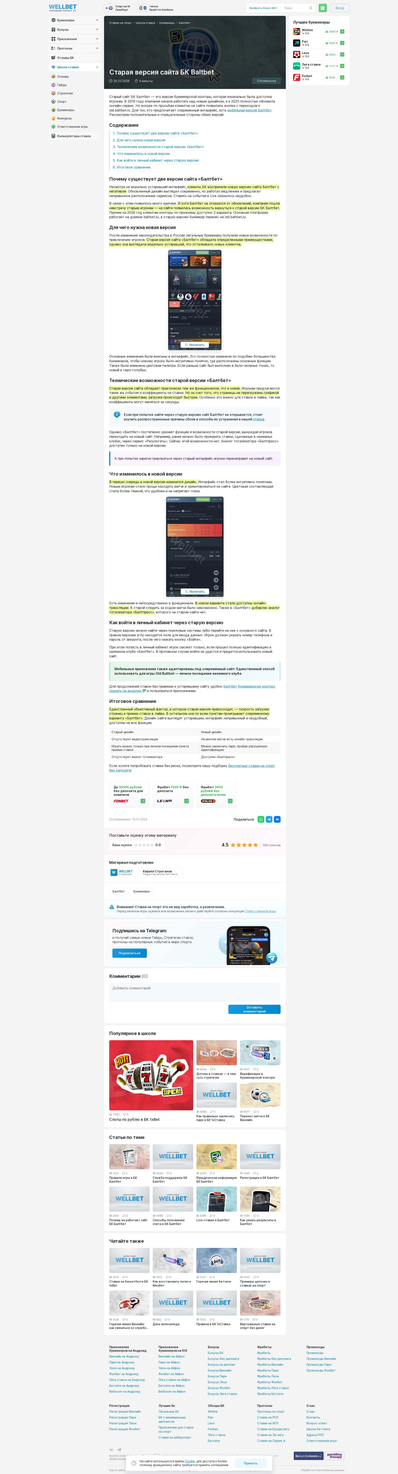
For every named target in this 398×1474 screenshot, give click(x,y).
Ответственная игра (321, 1440)
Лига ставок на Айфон (174, 1380)
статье (258, 419)
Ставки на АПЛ (267, 1423)
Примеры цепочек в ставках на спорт (255, 1283)
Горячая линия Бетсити (213, 1281)
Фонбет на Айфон (171, 1374)
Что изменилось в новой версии (143, 154)
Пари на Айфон (169, 1362)
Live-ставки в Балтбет (213, 1220)
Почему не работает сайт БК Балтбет (128, 1222)
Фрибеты (264, 1353)
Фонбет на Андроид (123, 1374)
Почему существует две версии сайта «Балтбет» (157, 133)
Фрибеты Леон (268, 1376)
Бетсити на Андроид (124, 1385)
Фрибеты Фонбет (270, 1382)
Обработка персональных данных (322, 1470)
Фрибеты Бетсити (270, 1394)
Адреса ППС (315, 1435)
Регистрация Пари (122, 1417)
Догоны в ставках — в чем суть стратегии (216, 1075)
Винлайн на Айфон (171, 1356)
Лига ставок (216, 1435)
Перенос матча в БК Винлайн (255, 1118)
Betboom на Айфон (172, 1391)
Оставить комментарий (254, 1009)
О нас (310, 1411)
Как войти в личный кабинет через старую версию (158, 160)
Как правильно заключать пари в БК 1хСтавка (215, 1118)
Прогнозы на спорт (271, 1411)
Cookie (190, 1461)
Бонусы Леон (217, 1382)
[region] (76, 79)
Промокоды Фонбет (321, 1370)
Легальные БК (169, 1411)
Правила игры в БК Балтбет (123, 1179)
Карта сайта (117, 1470)
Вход (340, 8)
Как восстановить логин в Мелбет (172, 1283)
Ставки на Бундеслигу (273, 1429)
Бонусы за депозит (221, 1364)
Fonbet (213, 1429)
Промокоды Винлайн (321, 1358)
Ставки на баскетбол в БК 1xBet (128, 1283)
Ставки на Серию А (271, 1440)
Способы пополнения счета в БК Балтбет (168, 1222)
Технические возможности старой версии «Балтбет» (160, 147)
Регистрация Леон (122, 1423)
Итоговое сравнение (134, 167)
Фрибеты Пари (267, 1370)
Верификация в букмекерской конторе (257, 1075)
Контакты (313, 1417)
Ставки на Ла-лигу (270, 1435)
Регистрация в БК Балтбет (259, 1177)
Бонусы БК (215, 1353)
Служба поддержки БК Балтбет (170, 1179)
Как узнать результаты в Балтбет (258, 1222)
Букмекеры (142, 891)
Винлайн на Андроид (124, 1356)
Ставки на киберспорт (175, 1437)
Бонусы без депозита (223, 1358)
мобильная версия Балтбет (249, 110)
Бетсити (214, 1440)
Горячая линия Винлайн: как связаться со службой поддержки (128, 1326)
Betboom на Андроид (124, 1391)
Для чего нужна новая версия (141, 140)
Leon (211, 1423)
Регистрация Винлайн (125, 1411)
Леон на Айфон (169, 1368)
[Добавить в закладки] (267, 81)
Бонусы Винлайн (219, 1370)
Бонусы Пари (217, 1376)
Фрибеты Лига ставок (273, 1388)
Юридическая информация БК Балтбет (216, 1179)
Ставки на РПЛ (267, 1417)
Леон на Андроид (122, 1368)
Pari (210, 1417)
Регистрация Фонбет (124, 1429)
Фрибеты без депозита (274, 1358)
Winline (213, 1411)
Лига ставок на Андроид (127, 1380)
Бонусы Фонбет (219, 1388)
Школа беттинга (318, 1429)
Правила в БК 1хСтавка (213, 1324)
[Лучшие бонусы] (323, 8)
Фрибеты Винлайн (270, 1364)
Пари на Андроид (121, 1362)
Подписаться (129, 953)
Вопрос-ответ (316, 1423)
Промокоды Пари (318, 1364)
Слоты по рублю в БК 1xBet (134, 1119)
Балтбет (119, 891)
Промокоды (314, 1353)
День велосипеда (166, 1324)
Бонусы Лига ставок (222, 1394)
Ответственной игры (260, 911)
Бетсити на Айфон (171, 1385)
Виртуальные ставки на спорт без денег (257, 1326)
